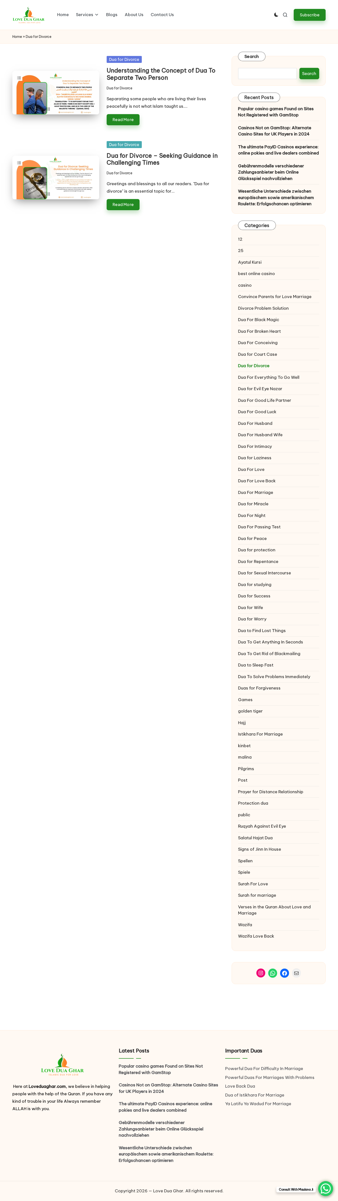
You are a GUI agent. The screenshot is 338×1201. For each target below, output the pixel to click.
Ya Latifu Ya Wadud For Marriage (258, 1103)
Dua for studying (254, 584)
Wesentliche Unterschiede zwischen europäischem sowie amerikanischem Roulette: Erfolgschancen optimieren (276, 197)
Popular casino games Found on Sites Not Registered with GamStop (276, 112)
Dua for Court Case (257, 354)
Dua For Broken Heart (259, 331)
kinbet (244, 745)
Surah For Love (253, 884)
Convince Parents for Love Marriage (275, 296)
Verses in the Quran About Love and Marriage (274, 910)
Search (251, 56)
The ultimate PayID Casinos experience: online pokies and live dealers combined (278, 150)
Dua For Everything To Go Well (268, 377)
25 (240, 250)
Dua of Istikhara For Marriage (254, 1095)
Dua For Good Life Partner (264, 400)
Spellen (245, 861)
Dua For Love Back (257, 481)
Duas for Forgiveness (259, 688)
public (244, 815)
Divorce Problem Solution (263, 308)
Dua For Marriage (255, 492)
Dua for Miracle (253, 504)
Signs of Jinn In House (259, 849)
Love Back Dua (240, 1086)
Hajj (242, 722)
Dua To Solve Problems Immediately (274, 676)
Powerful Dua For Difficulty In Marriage (264, 1068)
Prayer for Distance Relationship (270, 791)
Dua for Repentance (258, 561)
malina (245, 757)
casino (245, 285)
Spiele (244, 872)
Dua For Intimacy (255, 446)
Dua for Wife (250, 607)
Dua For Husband (255, 423)
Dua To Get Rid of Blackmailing (269, 653)
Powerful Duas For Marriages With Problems (269, 1077)
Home (17, 36)
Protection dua (253, 803)
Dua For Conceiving (258, 342)
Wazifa (245, 924)
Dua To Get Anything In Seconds (271, 642)
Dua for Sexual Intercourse (264, 573)
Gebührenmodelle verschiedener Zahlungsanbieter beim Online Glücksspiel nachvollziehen (271, 172)
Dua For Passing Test (259, 527)
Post (242, 780)
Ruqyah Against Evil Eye (262, 826)
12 (240, 239)
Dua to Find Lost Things (262, 630)
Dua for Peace (252, 538)
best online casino (256, 273)
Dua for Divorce (124, 59)
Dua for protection (256, 550)
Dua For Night (252, 515)
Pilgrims (246, 768)
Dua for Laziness (254, 457)
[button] (310, 15)
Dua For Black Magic (258, 319)
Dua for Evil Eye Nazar (260, 388)
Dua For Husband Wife (260, 434)
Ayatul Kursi (250, 262)
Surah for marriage (257, 895)
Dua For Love (251, 469)
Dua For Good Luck (257, 411)
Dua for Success (254, 596)
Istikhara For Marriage (260, 734)
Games (245, 699)
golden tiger (250, 711)
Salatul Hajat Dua (255, 838)
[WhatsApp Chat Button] (325, 1188)
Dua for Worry (252, 619)
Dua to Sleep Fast (255, 665)
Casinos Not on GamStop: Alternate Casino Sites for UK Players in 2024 (274, 131)
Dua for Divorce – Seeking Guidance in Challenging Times (162, 159)
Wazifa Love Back (256, 936)
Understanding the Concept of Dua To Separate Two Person (161, 74)
